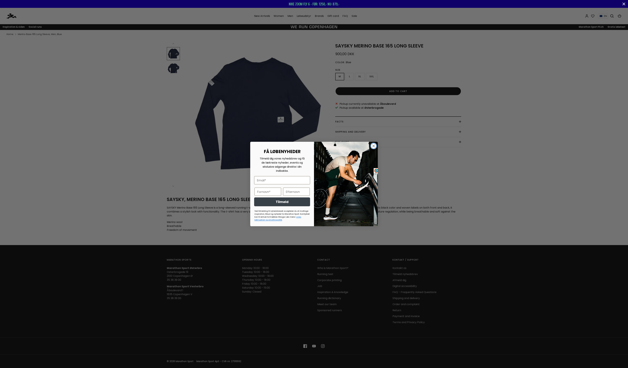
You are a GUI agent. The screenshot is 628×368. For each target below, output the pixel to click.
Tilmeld (282, 202)
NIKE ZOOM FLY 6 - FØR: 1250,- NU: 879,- (314, 3)
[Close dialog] (373, 146)
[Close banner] (624, 4)
